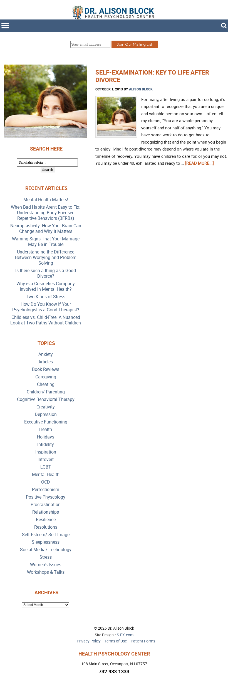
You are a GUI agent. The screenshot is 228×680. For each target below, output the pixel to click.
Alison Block (141, 89)
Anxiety (45, 354)
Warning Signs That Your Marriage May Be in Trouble (46, 241)
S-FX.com (125, 634)
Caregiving (45, 377)
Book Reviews (45, 369)
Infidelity (45, 444)
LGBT (45, 467)
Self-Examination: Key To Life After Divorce (152, 75)
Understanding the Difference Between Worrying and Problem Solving (45, 257)
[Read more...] (199, 163)
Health (45, 429)
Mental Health (46, 474)
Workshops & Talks (46, 572)
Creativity (45, 407)
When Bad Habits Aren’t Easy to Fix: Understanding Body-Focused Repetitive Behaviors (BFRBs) (45, 212)
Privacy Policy (89, 641)
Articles (45, 362)
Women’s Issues (45, 565)
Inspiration (45, 452)
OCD (45, 482)
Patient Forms (143, 641)
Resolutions (45, 527)
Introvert (46, 459)
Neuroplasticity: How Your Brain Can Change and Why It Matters (45, 228)
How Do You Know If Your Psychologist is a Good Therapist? (45, 307)
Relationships (45, 512)
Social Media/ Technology (45, 550)
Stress (45, 557)
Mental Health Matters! (45, 200)
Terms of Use (116, 641)
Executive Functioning (45, 422)
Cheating (45, 384)
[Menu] (5, 25)
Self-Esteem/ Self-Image (46, 535)
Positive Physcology (45, 497)
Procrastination (46, 504)
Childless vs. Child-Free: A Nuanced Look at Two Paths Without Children (45, 320)
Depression (46, 414)
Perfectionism (45, 489)
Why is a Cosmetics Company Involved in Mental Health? (45, 286)
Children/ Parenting (46, 392)
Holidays (45, 437)
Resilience (46, 520)
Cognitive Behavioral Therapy (46, 399)
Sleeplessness (46, 542)
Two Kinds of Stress (45, 297)
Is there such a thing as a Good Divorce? (45, 273)
